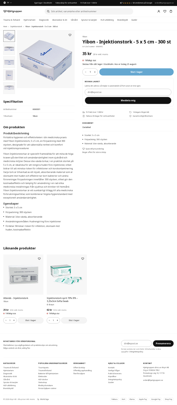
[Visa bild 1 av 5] (9, 36)
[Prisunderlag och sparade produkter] (165, 11)
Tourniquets (43, 367)
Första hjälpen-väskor (47, 388)
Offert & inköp (79, 367)
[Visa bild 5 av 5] (9, 88)
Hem (5, 26)
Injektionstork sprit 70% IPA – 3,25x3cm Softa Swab (62, 300)
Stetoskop (42, 382)
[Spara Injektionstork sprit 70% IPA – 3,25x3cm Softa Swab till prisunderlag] (83, 259)
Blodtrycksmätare (45, 385)
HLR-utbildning (107, 20)
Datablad (86, 127)
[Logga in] (159, 11)
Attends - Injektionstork (15, 298)
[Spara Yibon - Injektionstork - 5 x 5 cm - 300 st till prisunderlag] (70, 35)
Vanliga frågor (114, 370)
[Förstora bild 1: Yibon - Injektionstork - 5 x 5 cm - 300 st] (46, 59)
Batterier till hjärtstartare (48, 373)
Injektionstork (16, 26)
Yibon (84, 36)
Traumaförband (44, 370)
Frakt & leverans (115, 373)
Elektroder (42, 376)
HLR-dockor (43, 379)
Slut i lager (137, 72)
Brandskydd (122, 20)
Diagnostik (44, 20)
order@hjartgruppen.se (164, 3)
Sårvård (74, 20)
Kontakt (111, 367)
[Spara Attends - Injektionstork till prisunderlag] (39, 259)
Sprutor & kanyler (89, 20)
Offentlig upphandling (82, 370)
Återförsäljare (79, 373)
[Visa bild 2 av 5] (9, 49)
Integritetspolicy (136, 351)
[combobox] (89, 11)
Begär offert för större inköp (94, 152)
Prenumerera (163, 343)
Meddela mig (128, 100)
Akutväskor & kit (59, 20)
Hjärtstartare (29, 20)
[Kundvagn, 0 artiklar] (171, 11)
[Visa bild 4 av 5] (9, 75)
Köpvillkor (112, 376)
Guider (134, 20)
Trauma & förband (11, 20)
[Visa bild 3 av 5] (9, 62)
